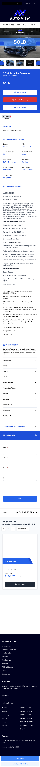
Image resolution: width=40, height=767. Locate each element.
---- (3, 692)
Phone (5, 468)
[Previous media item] (2, 43)
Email (5, 457)
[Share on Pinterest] (28, 513)
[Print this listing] (34, 513)
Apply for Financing (21, 100)
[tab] (7, 704)
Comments (6, 478)
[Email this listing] (17, 513)
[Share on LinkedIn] (31, 513)
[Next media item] (38, 43)
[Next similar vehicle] (13, 529)
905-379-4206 (13, 747)
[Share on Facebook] (19, 513)
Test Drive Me (21, 107)
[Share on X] (22, 513)
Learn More (6, 695)
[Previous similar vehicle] (4, 529)
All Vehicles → (23, 528)
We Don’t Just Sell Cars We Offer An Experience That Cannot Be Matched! (19, 687)
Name (5, 447)
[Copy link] (36, 513)
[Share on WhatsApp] (25, 513)
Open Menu (31, 3)
